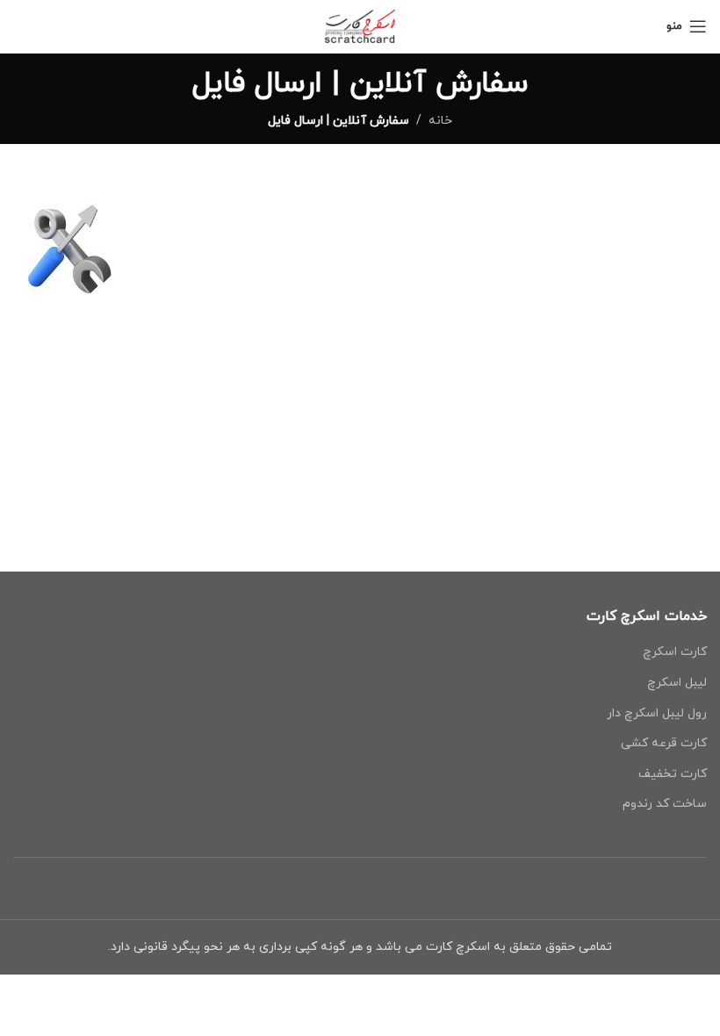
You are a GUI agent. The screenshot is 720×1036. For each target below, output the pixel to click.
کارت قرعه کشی (664, 743)
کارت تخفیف (672, 774)
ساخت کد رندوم (665, 803)
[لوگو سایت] (360, 25)
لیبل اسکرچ (677, 682)
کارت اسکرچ (675, 652)
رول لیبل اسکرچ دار (657, 713)
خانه (440, 120)
